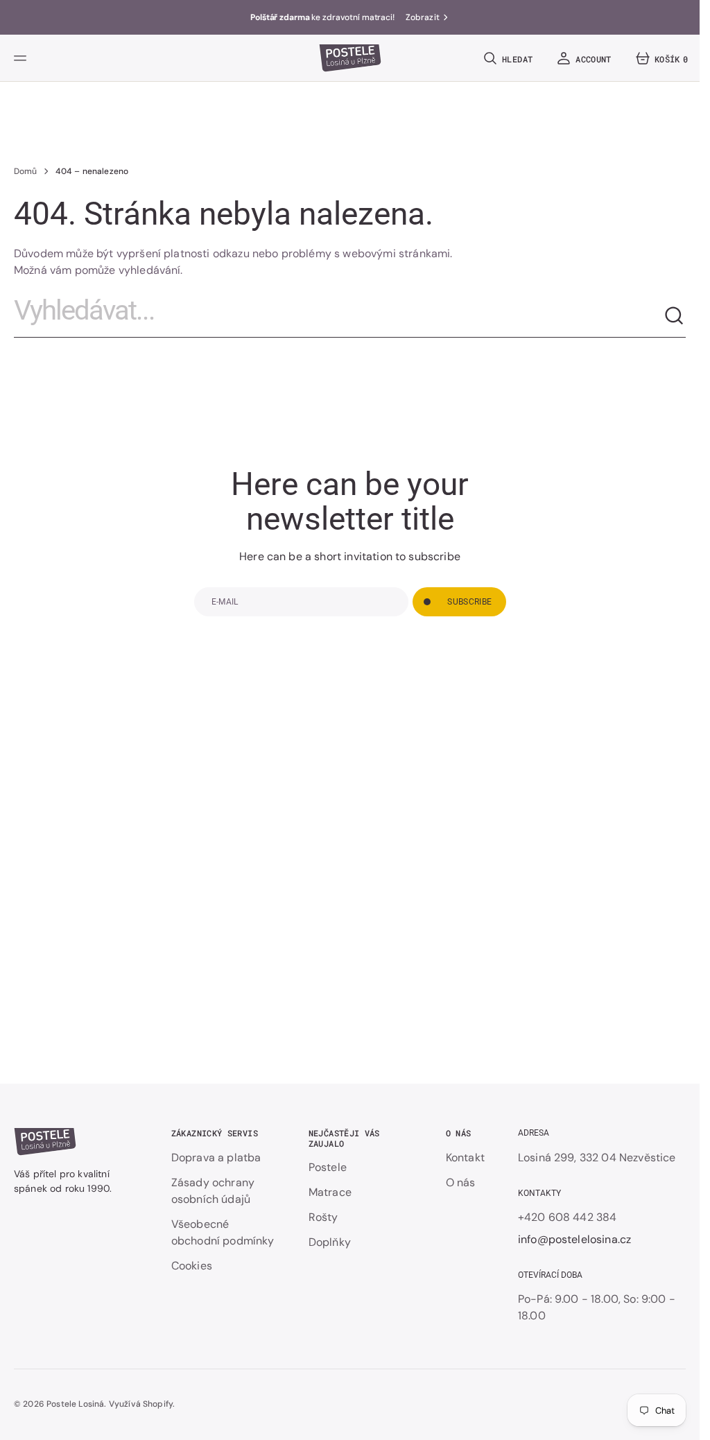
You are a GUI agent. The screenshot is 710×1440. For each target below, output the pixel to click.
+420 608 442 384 (567, 1217)
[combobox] (339, 316)
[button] (22, 58)
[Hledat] (675, 316)
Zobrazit (423, 17)
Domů (25, 171)
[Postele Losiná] (350, 58)
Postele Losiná (75, 1403)
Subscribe (469, 602)
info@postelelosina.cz (574, 1239)
